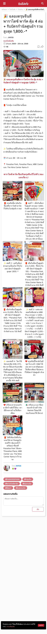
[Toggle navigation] (4, 3)
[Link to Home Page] (23, 3)
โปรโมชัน (12, 9)
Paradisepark (13, 479)
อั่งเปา (9, 488)
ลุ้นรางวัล (27, 483)
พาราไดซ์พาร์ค (12, 483)
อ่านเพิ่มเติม (11, 626)
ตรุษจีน (28, 479)
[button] (42, 46)
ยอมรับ (41, 625)
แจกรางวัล (21, 488)
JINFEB (10, 37)
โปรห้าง (20, 9)
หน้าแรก (4, 9)
